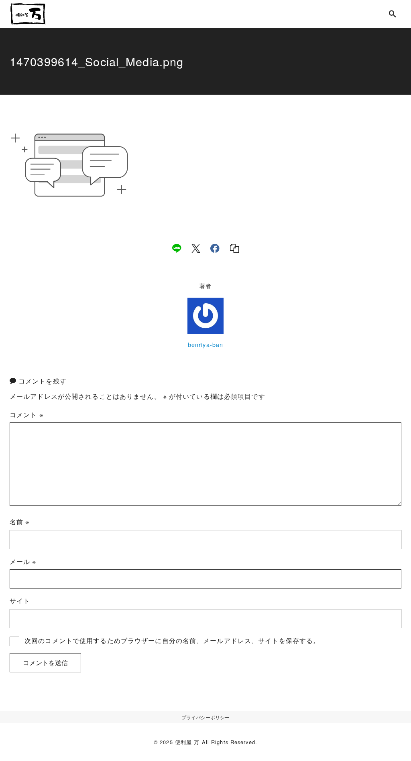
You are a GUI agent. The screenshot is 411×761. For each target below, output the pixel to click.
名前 (20, 521)
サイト (20, 600)
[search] (392, 13)
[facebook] (215, 248)
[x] (195, 248)
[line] (176, 248)
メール (23, 561)
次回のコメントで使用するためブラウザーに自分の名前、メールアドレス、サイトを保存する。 (172, 640)
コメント (26, 414)
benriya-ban (205, 344)
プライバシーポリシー (205, 717)
